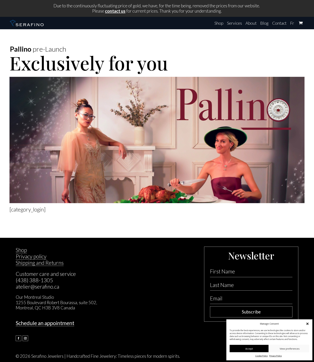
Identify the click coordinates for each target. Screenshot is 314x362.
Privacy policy (31, 256)
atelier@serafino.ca (37, 286)
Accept (249, 348)
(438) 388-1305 (34, 280)
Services (234, 23)
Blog (264, 23)
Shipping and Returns (40, 263)
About (251, 23)
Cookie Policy (261, 355)
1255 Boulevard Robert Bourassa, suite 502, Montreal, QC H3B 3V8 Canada (56, 305)
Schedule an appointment (45, 323)
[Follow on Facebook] (18, 338)
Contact (279, 23)
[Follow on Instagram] (25, 338)
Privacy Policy (275, 355)
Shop (218, 23)
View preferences (290, 348)
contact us (115, 11)
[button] (307, 323)
